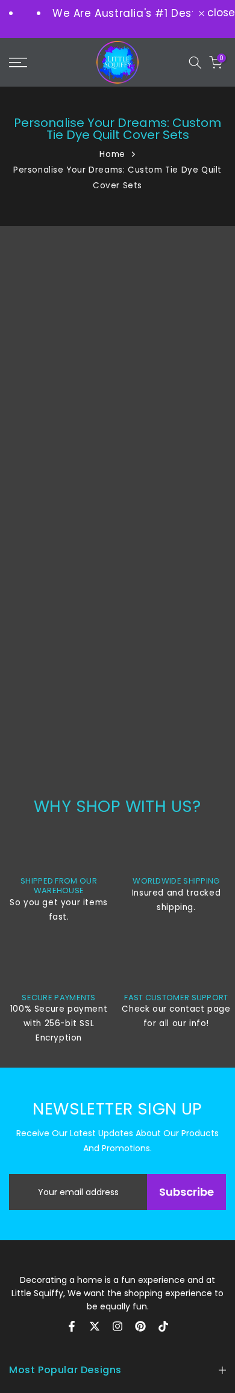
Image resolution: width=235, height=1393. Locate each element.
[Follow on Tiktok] (163, 1326)
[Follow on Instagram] (117, 1326)
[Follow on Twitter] (94, 1326)
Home (112, 154)
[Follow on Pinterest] (140, 1326)
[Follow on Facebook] (71, 1326)
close (219, 13)
